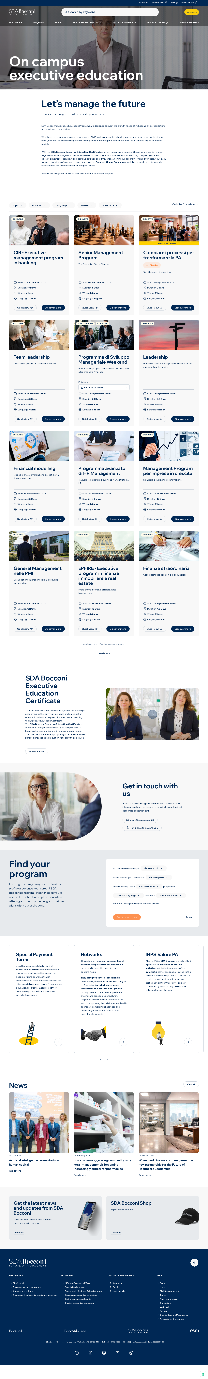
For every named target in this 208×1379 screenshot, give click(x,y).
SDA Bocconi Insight (158, 22)
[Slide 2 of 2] (108, 1060)
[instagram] (131, 1353)
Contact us (192, 12)
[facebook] (77, 1353)
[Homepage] (27, 1263)
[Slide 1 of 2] (100, 1060)
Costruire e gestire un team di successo (35, 363)
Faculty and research (125, 22)
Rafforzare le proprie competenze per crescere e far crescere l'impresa (103, 370)
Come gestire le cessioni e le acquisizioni (164, 574)
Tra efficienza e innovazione (157, 272)
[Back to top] (194, 1262)
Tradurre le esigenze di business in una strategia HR (103, 481)
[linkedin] (104, 1353)
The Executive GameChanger (94, 264)
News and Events (189, 22)
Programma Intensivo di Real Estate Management (97, 591)
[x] (90, 1353)
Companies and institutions (87, 22)
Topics (57, 22)
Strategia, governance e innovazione (162, 479)
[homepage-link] (22, 12)
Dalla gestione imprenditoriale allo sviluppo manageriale (36, 581)
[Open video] (152, 714)
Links (159, 1275)
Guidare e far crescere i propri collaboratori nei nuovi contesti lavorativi (167, 365)
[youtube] (117, 1353)
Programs (38, 22)
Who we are (15, 22)
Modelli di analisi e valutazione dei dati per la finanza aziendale (36, 476)
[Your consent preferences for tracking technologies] (203, 1374)
